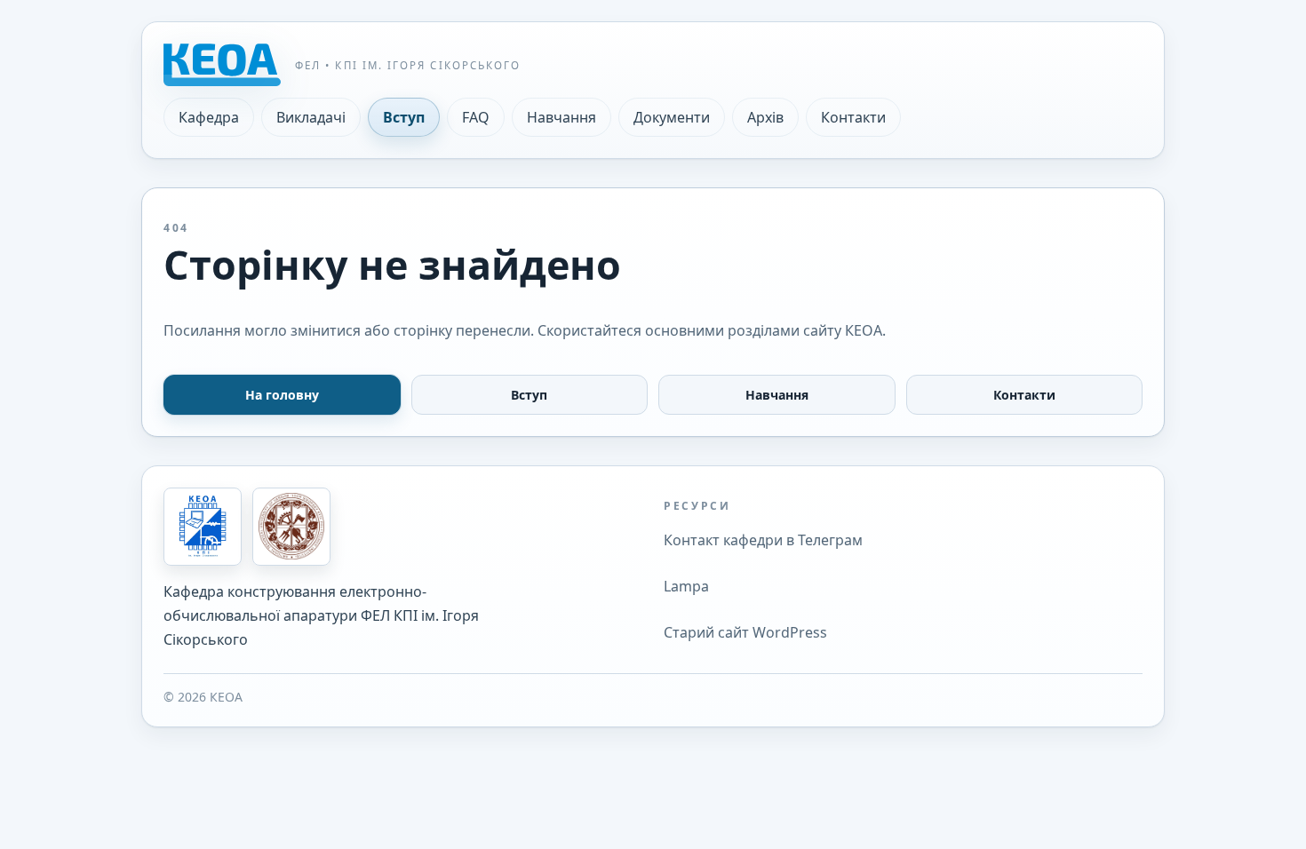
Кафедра (209, 117)
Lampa (686, 586)
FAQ (476, 117)
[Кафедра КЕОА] (202, 527)
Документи (671, 117)
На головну (282, 394)
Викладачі (311, 117)
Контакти (853, 117)
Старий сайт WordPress (745, 632)
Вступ (404, 117)
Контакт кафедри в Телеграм (763, 540)
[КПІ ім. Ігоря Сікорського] (291, 527)
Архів (765, 117)
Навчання (561, 117)
